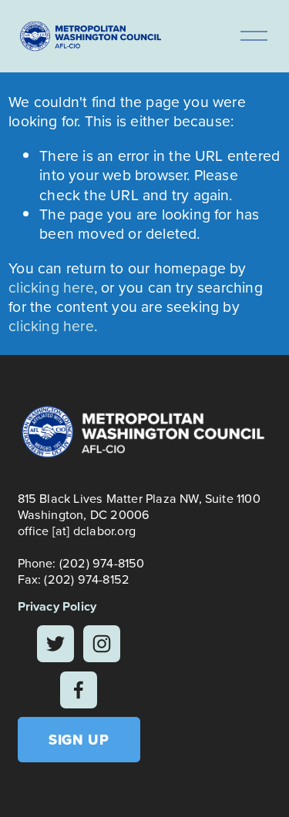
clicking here (51, 286)
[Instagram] (101, 643)
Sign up (79, 739)
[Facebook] (78, 689)
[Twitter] (55, 643)
